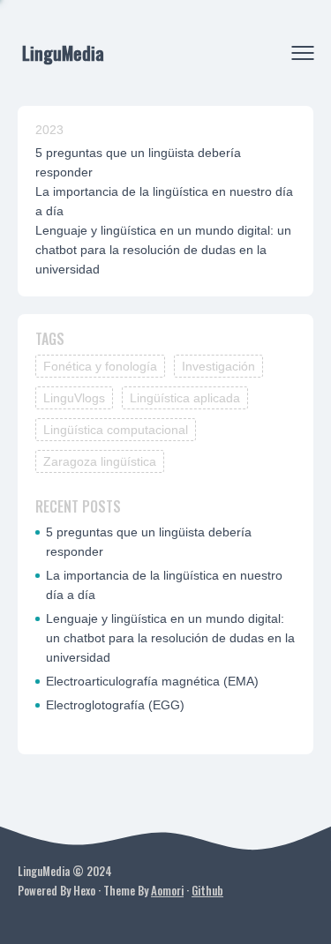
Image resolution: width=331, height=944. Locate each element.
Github (207, 890)
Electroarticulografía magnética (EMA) (152, 681)
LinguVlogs (74, 398)
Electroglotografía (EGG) (115, 705)
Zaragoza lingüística (99, 461)
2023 (49, 130)
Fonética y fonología (100, 366)
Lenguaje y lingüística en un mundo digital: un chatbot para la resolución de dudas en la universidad (163, 249)
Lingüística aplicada (185, 398)
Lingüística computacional (115, 430)
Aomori (167, 890)
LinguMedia (63, 53)
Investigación (218, 366)
